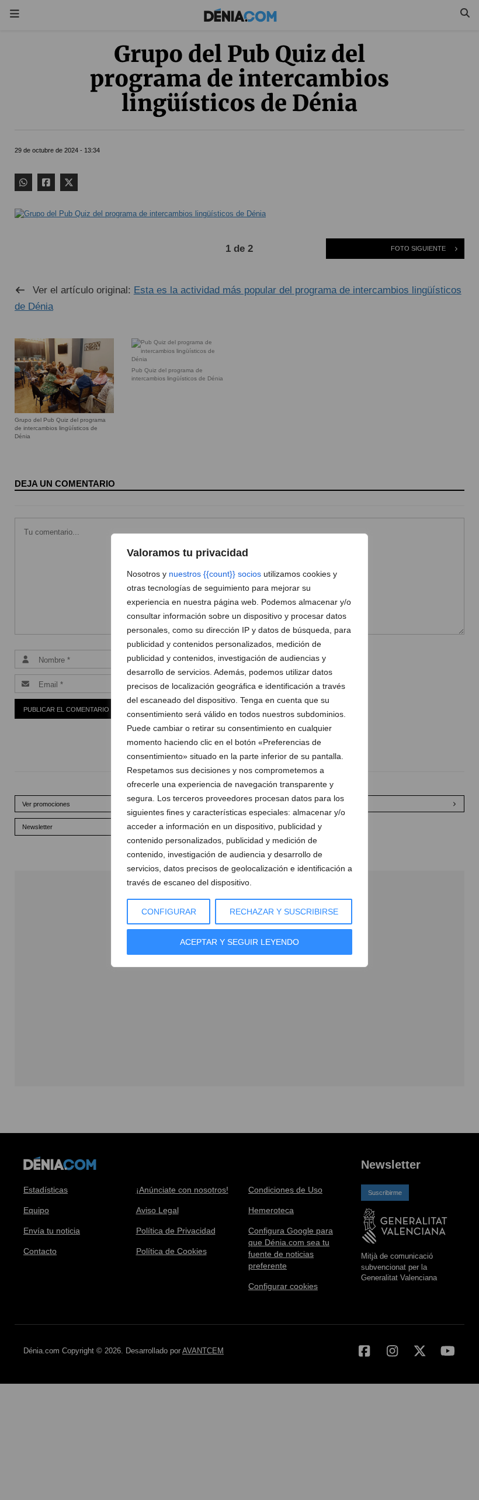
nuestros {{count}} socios (215, 573)
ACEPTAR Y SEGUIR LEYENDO (239, 942)
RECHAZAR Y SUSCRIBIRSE (284, 911)
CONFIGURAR (168, 911)
